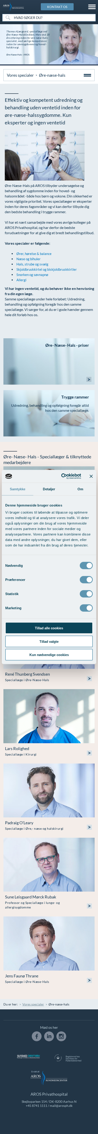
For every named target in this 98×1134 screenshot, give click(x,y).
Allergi (21, 280)
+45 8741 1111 (36, 1106)
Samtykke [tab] (18, 489)
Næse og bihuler (28, 259)
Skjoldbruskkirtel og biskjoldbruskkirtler (46, 269)
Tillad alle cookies (49, 628)
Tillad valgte (49, 641)
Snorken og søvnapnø (32, 275)
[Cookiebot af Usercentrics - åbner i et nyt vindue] (61, 476)
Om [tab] (80, 489)
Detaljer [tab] (49, 489)
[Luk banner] (91, 476)
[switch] (86, 579)
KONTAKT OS (57, 7)
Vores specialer (20, 75)
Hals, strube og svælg (32, 264)
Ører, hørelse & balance (34, 254)
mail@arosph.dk (61, 1106)
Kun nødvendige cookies (49, 655)
